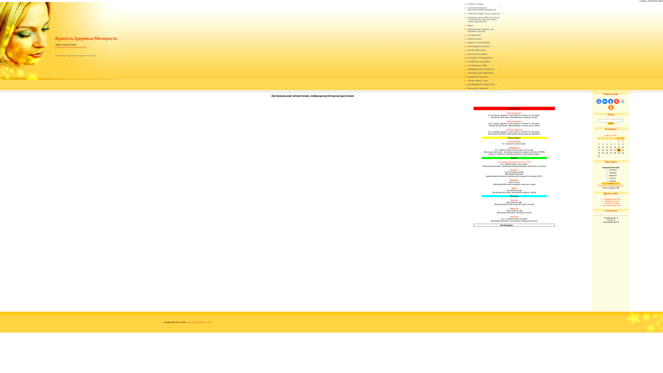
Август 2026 (611, 135)
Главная (58, 47)
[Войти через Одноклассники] (610, 107)
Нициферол (514, 148)
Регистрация (69, 47)
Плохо (613, 178)
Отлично (613, 170)
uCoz (209, 322)
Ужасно (613, 181)
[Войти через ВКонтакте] (604, 101)
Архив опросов (616, 186)
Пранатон (514, 208)
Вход (78, 47)
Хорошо (612, 173)
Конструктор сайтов (195, 322)
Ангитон (514, 200)
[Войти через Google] (622, 101)
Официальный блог (612, 199)
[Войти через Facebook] (610, 101)
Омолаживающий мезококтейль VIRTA (514, 162)
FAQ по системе (612, 203)
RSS (84, 47)
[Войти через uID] (599, 101)
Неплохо (613, 175)
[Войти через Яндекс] (616, 101)
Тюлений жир (514, 142)
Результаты (603, 186)
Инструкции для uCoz (612, 205)
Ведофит (514, 180)
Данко (514, 188)
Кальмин (514, 217)
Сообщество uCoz (612, 201)
